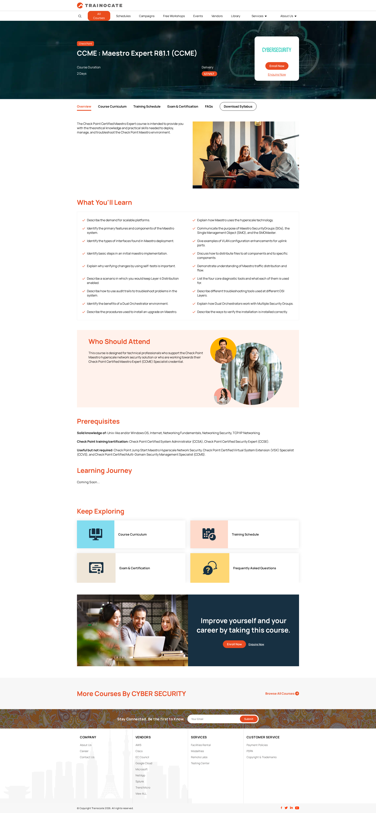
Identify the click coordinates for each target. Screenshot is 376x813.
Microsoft (142, 769)
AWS (138, 745)
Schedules (123, 16)
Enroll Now (276, 66)
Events (198, 16)
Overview (84, 106)
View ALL (141, 793)
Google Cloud (144, 763)
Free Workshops (174, 16)
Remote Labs (199, 757)
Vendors (217, 16)
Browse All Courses (280, 693)
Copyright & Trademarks (262, 757)
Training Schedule (147, 106)
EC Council (142, 757)
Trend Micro (143, 787)
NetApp (140, 775)
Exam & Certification (182, 106)
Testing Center (200, 763)
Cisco (139, 751)
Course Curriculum (112, 106)
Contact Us (87, 757)
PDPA (250, 751)
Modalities (197, 751)
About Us (286, 16)
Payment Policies (257, 745)
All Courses (99, 16)
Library (235, 16)
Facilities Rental (201, 745)
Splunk (140, 781)
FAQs (209, 106)
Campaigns (147, 16)
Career (84, 751)
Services (257, 16)
